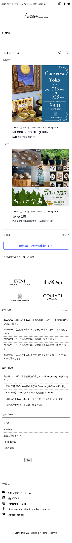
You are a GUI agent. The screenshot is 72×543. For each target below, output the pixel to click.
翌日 (64, 235)
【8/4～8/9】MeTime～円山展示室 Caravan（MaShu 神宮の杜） (35, 386)
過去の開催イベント (13, 435)
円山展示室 (10, 441)
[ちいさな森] (40, 178)
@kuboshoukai (16, 514)
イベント (8, 423)
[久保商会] (36, 19)
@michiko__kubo (17, 503)
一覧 (66, 310)
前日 (8, 235)
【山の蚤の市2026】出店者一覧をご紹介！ (24, 405)
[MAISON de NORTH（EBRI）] (40, 94)
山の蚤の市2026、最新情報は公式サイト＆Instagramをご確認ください (36, 378)
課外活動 (9, 447)
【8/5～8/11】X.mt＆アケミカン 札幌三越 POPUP (28, 392)
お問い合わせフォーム (19, 492)
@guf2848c (14, 498)
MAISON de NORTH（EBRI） (30, 132)
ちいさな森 (19, 216)
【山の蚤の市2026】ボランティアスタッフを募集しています (33, 399)
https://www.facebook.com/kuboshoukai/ (29, 509)
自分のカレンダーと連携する (34, 245)
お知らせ (8, 429)
